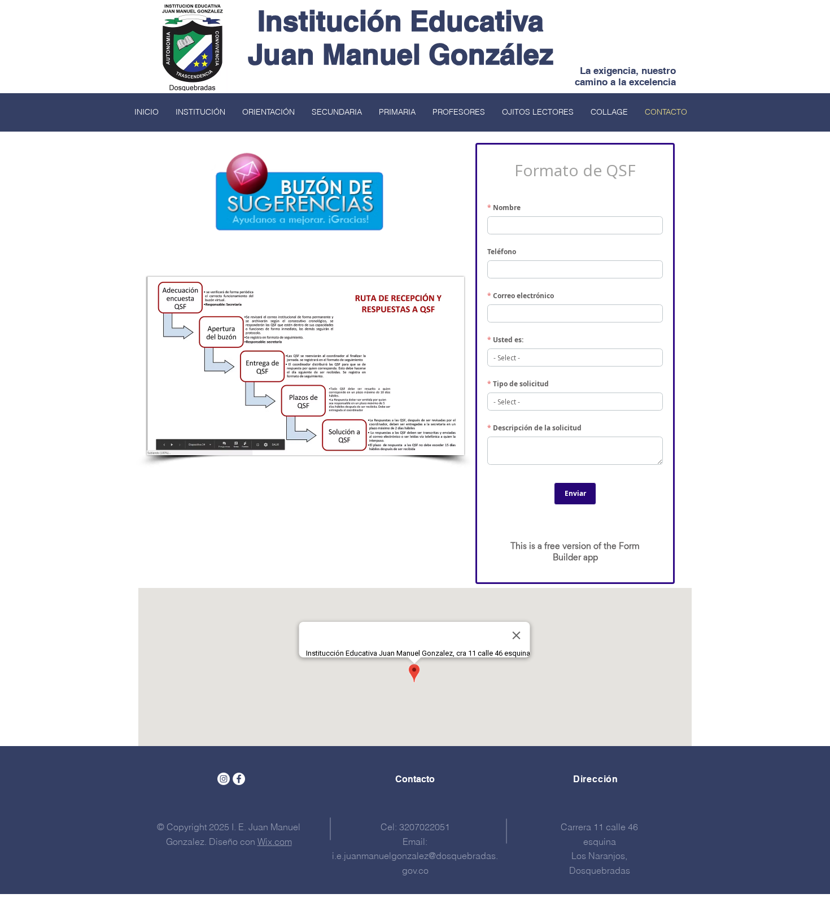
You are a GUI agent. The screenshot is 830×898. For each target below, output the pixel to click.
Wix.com (274, 841)
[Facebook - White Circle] (239, 779)
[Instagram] (223, 779)
